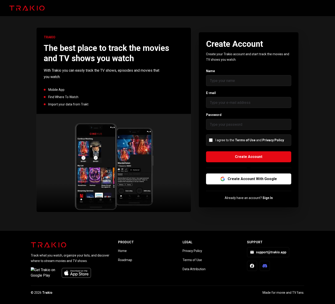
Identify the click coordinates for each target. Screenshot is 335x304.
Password (214, 115)
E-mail (211, 93)
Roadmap (125, 260)
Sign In (268, 198)
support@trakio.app (271, 252)
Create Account (248, 157)
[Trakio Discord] (265, 266)
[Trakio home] (27, 8)
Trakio (47, 292)
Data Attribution (194, 269)
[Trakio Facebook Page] (252, 266)
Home (122, 251)
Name (210, 71)
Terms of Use (245, 140)
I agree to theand (249, 140)
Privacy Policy (273, 140)
